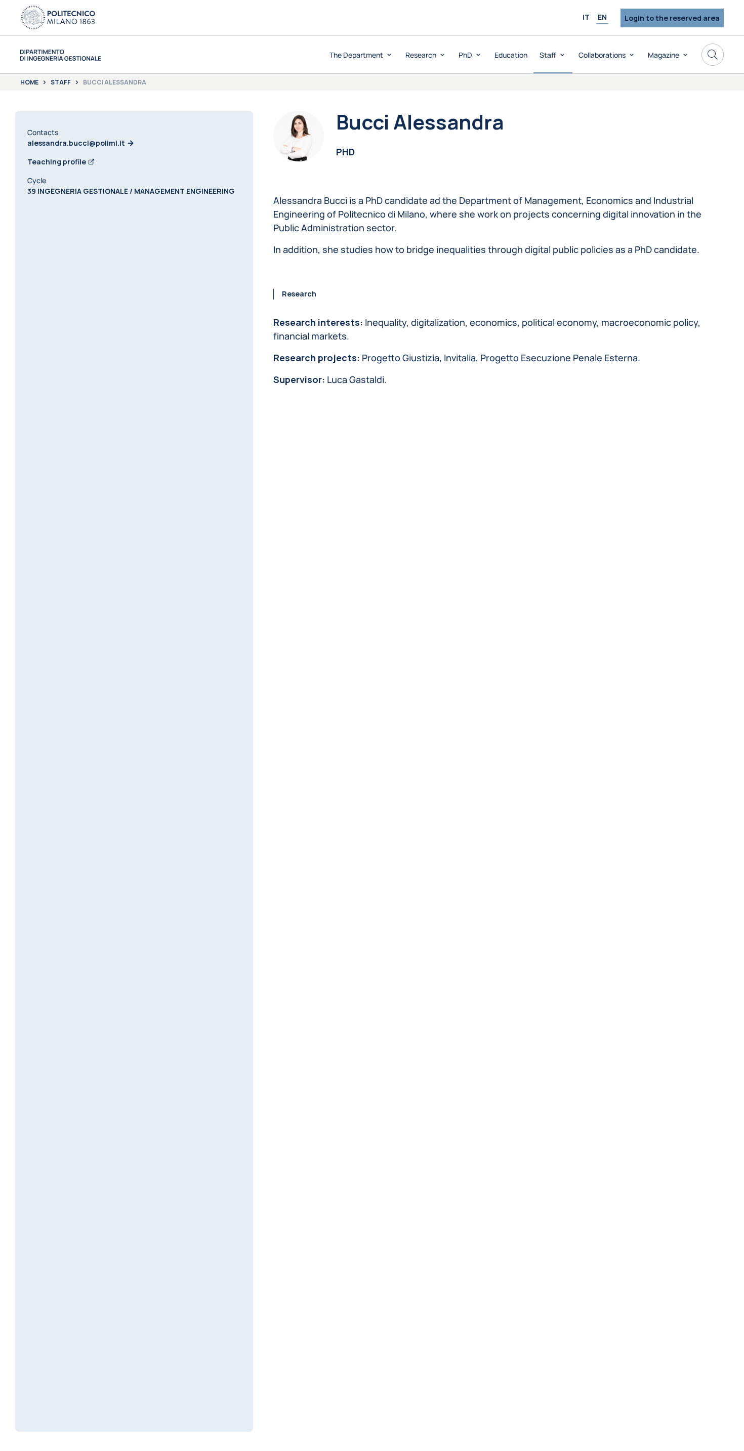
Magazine (663, 55)
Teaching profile (56, 161)
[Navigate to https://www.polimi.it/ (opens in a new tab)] (58, 18)
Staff (548, 55)
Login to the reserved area (672, 18)
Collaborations (602, 55)
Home (29, 82)
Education (510, 55)
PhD (465, 55)
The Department (356, 55)
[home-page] (60, 55)
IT (586, 17)
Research (420, 55)
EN (602, 17)
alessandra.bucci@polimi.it (76, 143)
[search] (712, 55)
